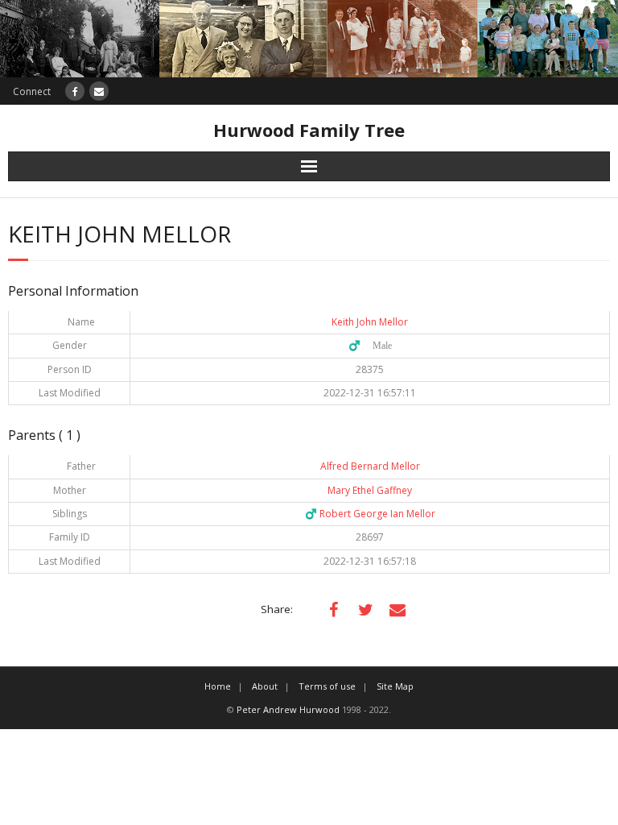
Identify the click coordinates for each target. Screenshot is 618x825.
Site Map (395, 686)
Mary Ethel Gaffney (370, 490)
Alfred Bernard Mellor (370, 466)
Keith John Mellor (370, 322)
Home (217, 686)
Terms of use (327, 686)
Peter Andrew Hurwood (288, 709)
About (265, 686)
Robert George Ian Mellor (370, 513)
